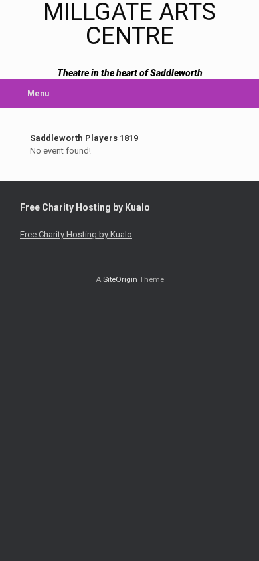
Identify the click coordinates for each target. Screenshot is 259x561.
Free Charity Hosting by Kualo (76, 234)
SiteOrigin (120, 279)
